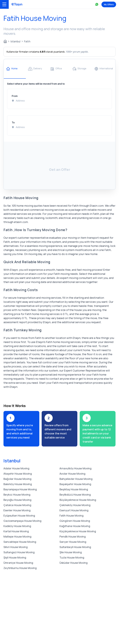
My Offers (109, 4)
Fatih (27, 41)
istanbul (15, 41)
